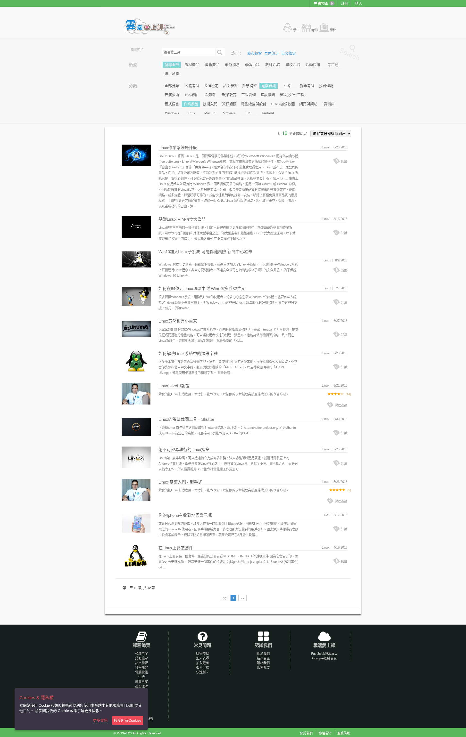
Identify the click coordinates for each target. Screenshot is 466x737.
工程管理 (248, 95)
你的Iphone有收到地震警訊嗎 (185, 515)
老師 (314, 29)
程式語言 (172, 104)
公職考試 (192, 86)
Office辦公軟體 (283, 104)
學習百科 (252, 65)
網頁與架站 (308, 104)
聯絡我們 (263, 662)
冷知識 (210, 95)
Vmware (229, 113)
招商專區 (263, 658)
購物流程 (202, 653)
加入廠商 (202, 662)
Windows (172, 113)
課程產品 (192, 65)
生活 (287, 86)
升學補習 (249, 86)
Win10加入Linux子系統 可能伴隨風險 (192, 252)
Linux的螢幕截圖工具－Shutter (186, 419)
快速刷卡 (202, 672)
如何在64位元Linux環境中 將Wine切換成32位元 (201, 288)
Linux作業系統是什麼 (177, 148)
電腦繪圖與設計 (253, 104)
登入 (358, 3)
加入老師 (202, 658)
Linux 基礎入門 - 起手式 (180, 482)
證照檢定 (211, 86)
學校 (333, 29)
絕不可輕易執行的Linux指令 (183, 449)
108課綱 (191, 95)
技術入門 (210, 104)
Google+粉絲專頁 (324, 658)
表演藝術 (172, 95)
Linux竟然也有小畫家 (177, 321)
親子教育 (229, 95)
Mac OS (210, 113)
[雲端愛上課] (151, 27)
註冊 (344, 3)
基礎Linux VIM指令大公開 (182, 219)
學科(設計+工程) (292, 95)
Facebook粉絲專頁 (324, 653)
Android (267, 113)
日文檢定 (288, 53)
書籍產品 (212, 65)
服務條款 (263, 667)
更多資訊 (100, 720)
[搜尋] (219, 52)
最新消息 (232, 65)
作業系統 (191, 104)
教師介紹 (272, 65)
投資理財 (326, 86)
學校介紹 (292, 65)
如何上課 (202, 667)
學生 (296, 29)
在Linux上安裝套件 (175, 548)
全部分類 (172, 86)
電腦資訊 (268, 86)
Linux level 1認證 (174, 386)
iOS (248, 113)
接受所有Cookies (127, 720)
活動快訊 (313, 65)
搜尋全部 (172, 65)
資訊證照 (229, 104)
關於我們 (263, 653)
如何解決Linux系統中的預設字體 (188, 353)
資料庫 (329, 104)
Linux (190, 113)
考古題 (332, 65)
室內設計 (272, 53)
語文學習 (230, 86)
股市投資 (255, 53)
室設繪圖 (267, 95)
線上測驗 (172, 74)
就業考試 (307, 86)
